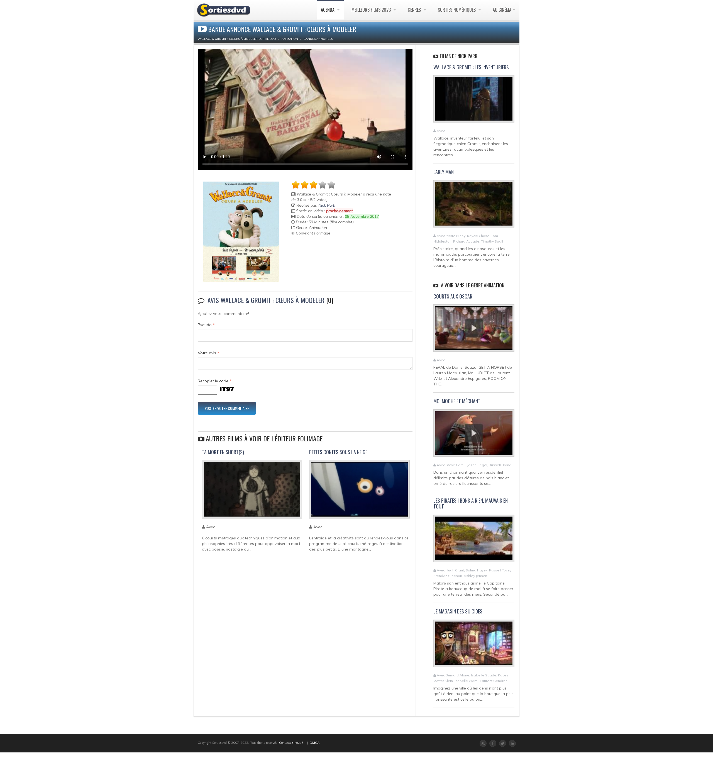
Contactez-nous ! (291, 743)
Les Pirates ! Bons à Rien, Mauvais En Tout (470, 503)
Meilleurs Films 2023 (371, 9)
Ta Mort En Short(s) (223, 452)
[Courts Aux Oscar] (473, 330)
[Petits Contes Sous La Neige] (359, 491)
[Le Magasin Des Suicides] (473, 645)
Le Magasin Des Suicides (457, 611)
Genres (415, 9)
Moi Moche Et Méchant (456, 401)
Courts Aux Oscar (452, 296)
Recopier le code (214, 380)
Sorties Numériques (457, 9)
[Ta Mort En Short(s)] (252, 491)
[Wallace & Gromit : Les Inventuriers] (473, 101)
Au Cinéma (502, 9)
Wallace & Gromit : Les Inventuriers (471, 67)
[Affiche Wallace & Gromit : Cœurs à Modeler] (241, 232)
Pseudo (206, 324)
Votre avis (208, 352)
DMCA (314, 743)
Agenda (328, 9)
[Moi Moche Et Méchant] (473, 435)
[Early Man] (473, 206)
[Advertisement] (323, 249)
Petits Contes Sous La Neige (338, 452)
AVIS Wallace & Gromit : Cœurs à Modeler (265, 300)
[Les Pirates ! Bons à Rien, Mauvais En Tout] (473, 540)
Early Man (443, 171)
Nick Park (326, 205)
